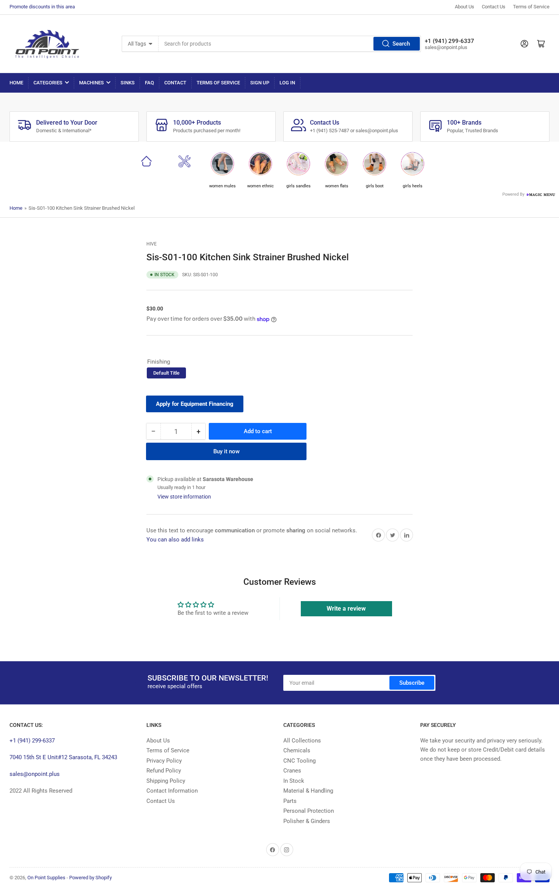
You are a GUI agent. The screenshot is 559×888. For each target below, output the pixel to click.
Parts (290, 801)
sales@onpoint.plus (35, 774)
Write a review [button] (346, 608)
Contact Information (172, 790)
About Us (464, 6)
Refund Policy (163, 770)
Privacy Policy (164, 760)
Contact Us (493, 6)
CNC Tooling (299, 760)
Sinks (128, 82)
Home (16, 82)
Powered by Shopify (90, 877)
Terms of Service (531, 6)
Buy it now (226, 451)
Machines (91, 82)
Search (401, 43)
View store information (184, 497)
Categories (47, 82)
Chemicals (296, 750)
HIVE (151, 244)
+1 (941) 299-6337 (32, 740)
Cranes (292, 770)
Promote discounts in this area (42, 6)
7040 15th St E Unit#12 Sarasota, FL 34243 (63, 757)
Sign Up (259, 82)
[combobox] (290, 44)
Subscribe (411, 682)
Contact (175, 82)
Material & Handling (308, 790)
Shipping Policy (165, 780)
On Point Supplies (46, 877)
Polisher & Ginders (306, 821)
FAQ (149, 82)
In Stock (293, 780)
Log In (287, 82)
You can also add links (175, 539)
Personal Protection (308, 810)
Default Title (166, 373)
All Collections (302, 740)
